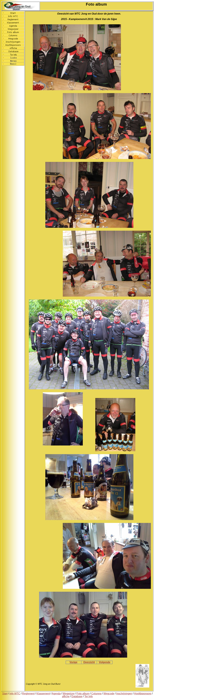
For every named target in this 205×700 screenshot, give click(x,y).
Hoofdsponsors (142, 693)
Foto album (83, 693)
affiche (66, 696)
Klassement (43, 693)
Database (76, 696)
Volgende (104, 662)
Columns (96, 693)
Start (5, 693)
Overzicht (89, 662)
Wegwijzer (69, 693)
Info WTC (14, 693)
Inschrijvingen (124, 693)
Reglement (28, 693)
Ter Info (88, 696)
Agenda (56, 693)
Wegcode (108, 693)
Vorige (73, 662)
